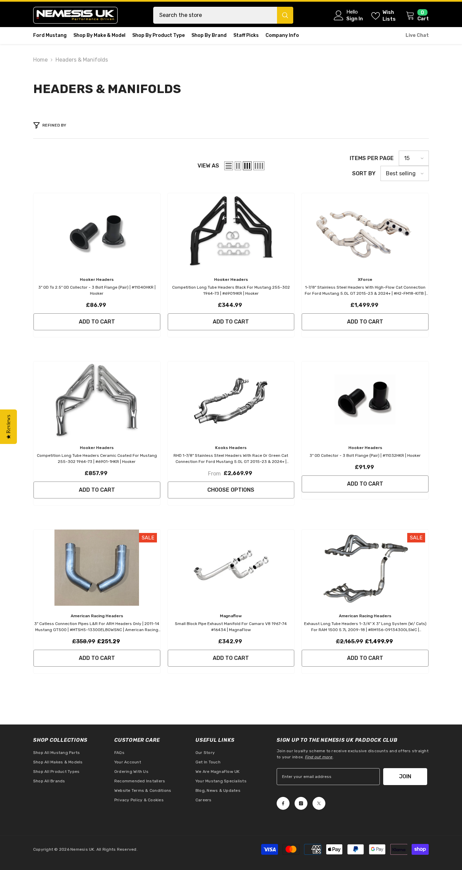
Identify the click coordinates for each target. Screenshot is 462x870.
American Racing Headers (97, 616)
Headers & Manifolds (81, 60)
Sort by (363, 173)
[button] (228, 165)
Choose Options (230, 490)
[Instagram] (301, 803)
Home (40, 60)
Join (405, 776)
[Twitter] (319, 803)
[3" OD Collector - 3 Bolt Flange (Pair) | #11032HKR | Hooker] (365, 399)
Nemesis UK (82, 849)
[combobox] (215, 15)
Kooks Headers (231, 447)
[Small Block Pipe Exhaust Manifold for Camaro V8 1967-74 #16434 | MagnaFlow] (231, 568)
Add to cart (97, 658)
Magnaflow (231, 616)
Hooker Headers (97, 279)
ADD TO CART (97, 321)
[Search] (223, 15)
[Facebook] (283, 803)
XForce (365, 279)
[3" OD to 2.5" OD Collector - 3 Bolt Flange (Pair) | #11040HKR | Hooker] (96, 231)
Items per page (372, 158)
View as (208, 165)
